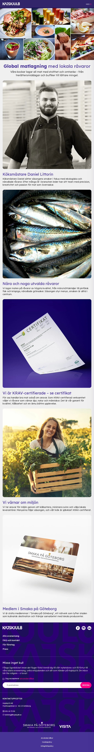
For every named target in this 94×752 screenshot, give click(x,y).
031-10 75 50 (10, 711)
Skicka (85, 685)
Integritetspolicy (47, 746)
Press (5, 649)
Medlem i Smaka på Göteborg (30, 608)
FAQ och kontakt (11, 640)
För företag (9, 644)
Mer (88, 4)
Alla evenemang (11, 636)
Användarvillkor (47, 738)
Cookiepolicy (47, 742)
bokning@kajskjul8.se (13, 715)
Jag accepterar (19, 678)
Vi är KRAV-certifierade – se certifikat (37, 393)
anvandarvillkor (27, 678)
